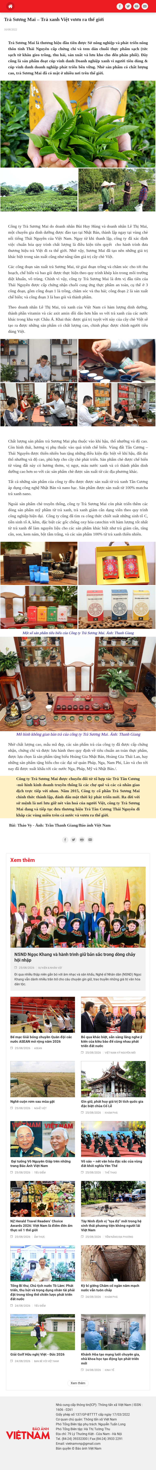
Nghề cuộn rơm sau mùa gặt (32, 1101)
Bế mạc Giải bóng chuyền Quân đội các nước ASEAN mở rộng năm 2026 (41, 1039)
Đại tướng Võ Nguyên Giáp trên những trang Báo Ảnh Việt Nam (40, 1163)
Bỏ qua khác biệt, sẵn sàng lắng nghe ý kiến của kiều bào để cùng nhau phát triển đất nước (111, 1041)
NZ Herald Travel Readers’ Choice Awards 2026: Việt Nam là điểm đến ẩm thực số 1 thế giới (41, 1225)
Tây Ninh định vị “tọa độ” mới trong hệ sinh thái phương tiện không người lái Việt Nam (111, 1225)
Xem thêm (78, 1383)
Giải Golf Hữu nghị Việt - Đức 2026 (37, 1354)
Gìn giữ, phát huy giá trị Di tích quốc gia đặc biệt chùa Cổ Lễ (112, 1103)
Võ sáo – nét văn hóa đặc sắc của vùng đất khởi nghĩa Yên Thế (111, 1163)
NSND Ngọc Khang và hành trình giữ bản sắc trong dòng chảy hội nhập (74, 957)
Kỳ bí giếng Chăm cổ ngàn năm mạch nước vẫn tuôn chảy (110, 1288)
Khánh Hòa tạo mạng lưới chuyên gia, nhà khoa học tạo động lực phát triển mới (110, 1358)
